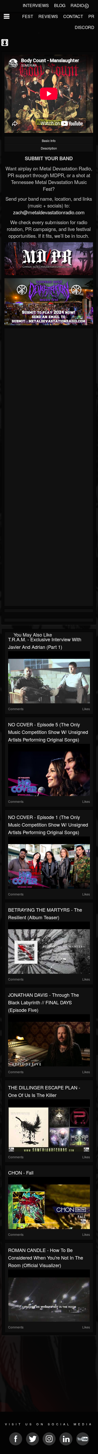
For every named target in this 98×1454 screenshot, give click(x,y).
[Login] (86, 5)
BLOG (59, 5)
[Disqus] (48, 399)
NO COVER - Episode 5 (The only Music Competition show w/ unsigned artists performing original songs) (48, 732)
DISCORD (84, 27)
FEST (27, 16)
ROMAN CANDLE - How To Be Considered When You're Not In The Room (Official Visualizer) (45, 1257)
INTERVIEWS (36, 5)
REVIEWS (48, 16)
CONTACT (73, 16)
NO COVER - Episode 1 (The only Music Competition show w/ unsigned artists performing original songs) (48, 824)
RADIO (77, 5)
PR (91, 16)
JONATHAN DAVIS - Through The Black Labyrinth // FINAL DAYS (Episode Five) (43, 1002)
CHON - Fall (20, 1172)
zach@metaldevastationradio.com (49, 212)
